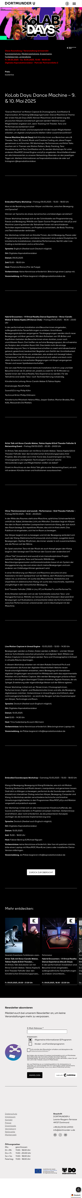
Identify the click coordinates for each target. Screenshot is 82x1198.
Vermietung (10, 1128)
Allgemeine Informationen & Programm (53, 1039)
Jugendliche (25, 56)
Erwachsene (46, 53)
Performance (47, 955)
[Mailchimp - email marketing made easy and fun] (66, 1075)
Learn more (48, 1067)
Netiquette (10, 1131)
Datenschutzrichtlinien (39, 1051)
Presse (8, 1122)
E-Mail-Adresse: (35, 1028)
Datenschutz (11, 1113)
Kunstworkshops (13, 53)
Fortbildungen (11, 56)
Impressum (10, 1116)
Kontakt (8, 1119)
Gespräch (8, 955)
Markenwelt (10, 1134)
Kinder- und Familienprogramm (49, 1044)
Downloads (10, 1125)
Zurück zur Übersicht (41, 872)
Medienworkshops (30, 53)
